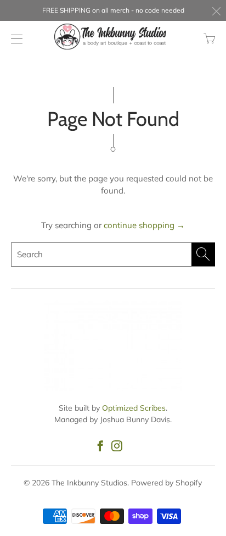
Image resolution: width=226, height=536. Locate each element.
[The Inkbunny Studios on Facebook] (100, 445)
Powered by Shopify (166, 483)
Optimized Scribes (134, 408)
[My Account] (13, 39)
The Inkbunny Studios (89, 483)
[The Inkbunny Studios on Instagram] (116, 445)
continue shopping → (144, 225)
